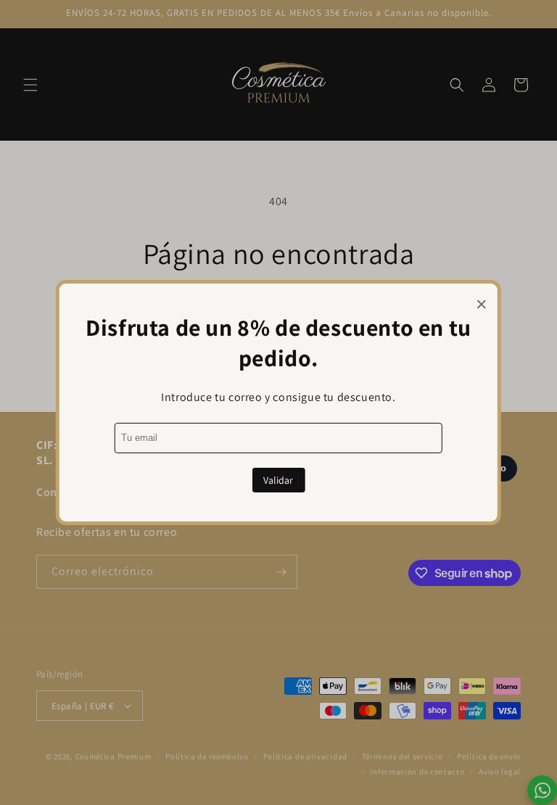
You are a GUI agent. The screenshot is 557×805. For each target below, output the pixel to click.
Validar (278, 480)
